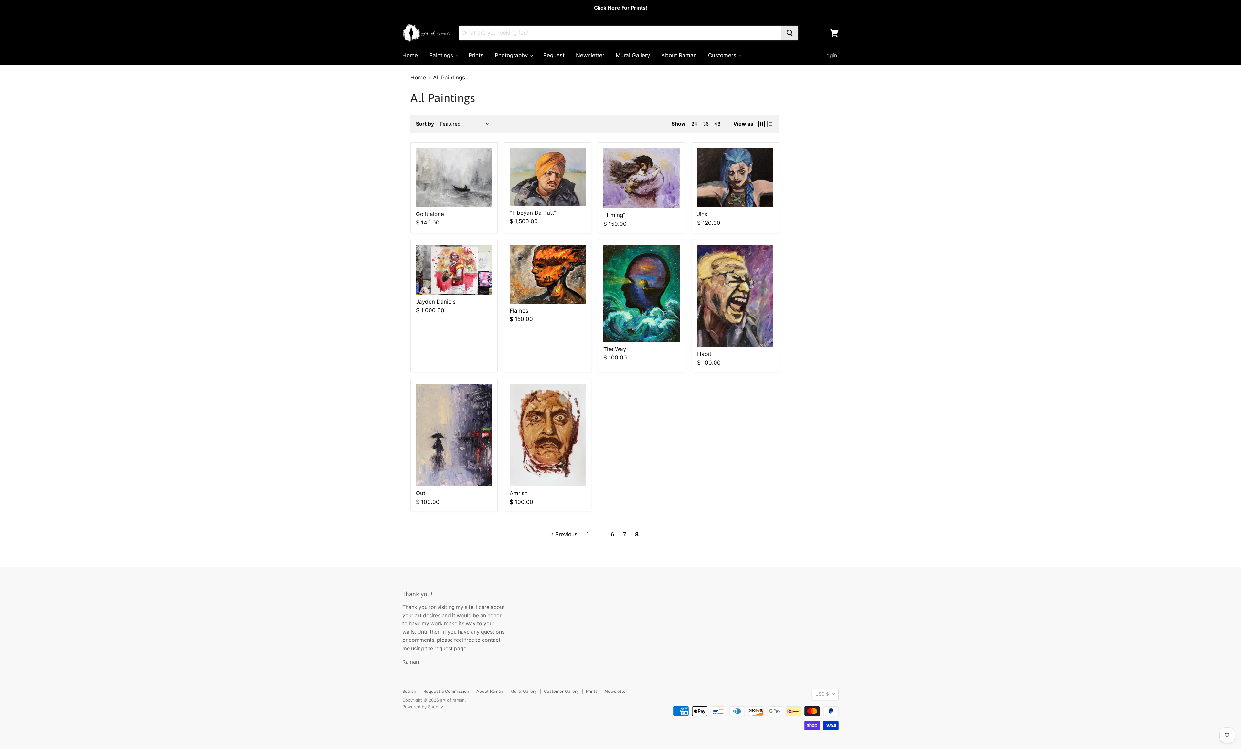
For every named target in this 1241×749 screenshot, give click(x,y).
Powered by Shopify (422, 706)
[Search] (789, 33)
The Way (614, 349)
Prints (476, 55)
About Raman (679, 55)
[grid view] (761, 124)
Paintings (442, 55)
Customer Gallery (561, 691)
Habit (704, 354)
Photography (512, 55)
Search (409, 691)
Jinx (702, 214)
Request (554, 55)
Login (830, 55)
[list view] (770, 124)
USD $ (822, 694)
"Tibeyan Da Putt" (533, 213)
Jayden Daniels (436, 301)
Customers (723, 55)
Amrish (519, 493)
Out (420, 493)
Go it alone (430, 214)
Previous (566, 534)
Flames (519, 310)
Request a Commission (446, 691)
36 (706, 124)
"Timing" (614, 215)
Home (410, 55)
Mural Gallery (633, 55)
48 (717, 124)
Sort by (425, 124)
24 (694, 124)
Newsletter (590, 55)
